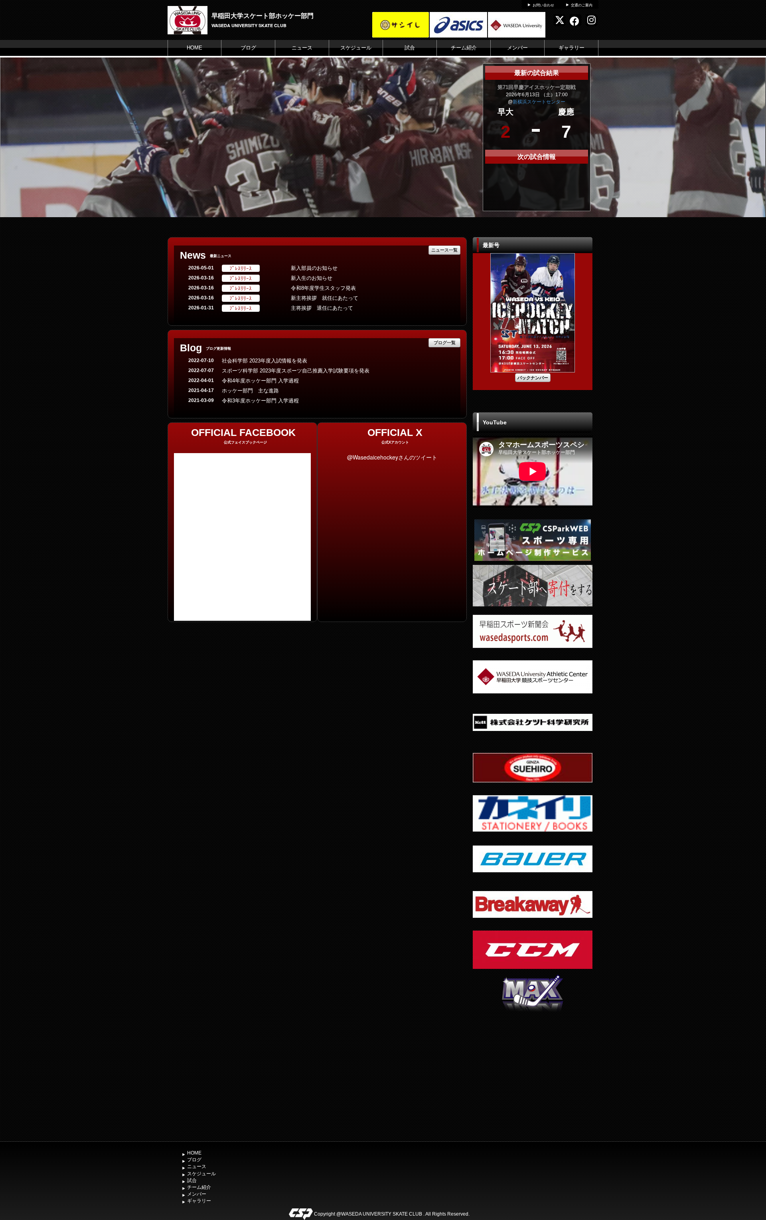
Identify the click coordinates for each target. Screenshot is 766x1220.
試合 (410, 48)
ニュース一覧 (444, 250)
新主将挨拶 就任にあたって (327, 298)
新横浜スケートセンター (539, 102)
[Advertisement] (532, 1078)
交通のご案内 (581, 5)
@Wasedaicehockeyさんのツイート (392, 457)
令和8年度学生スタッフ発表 (323, 288)
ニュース (302, 48)
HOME (194, 48)
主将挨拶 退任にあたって (322, 308)
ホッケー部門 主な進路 (250, 391)
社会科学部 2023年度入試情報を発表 (264, 361)
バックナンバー (532, 377)
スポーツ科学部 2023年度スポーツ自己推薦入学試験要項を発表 (295, 371)
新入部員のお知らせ (314, 268)
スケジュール (355, 48)
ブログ (248, 48)
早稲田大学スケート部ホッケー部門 (262, 15)
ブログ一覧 (445, 342)
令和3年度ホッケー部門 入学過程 (260, 401)
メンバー (517, 48)
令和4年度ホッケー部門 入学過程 (260, 381)
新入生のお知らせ (311, 278)
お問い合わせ (543, 5)
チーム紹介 (464, 48)
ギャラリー (571, 48)
